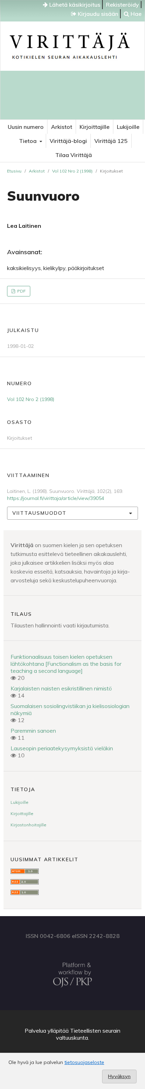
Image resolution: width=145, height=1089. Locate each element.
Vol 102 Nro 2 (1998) (72, 171)
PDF (21, 291)
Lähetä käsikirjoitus (74, 4)
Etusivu (14, 171)
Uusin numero (26, 126)
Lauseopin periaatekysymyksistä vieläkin (62, 748)
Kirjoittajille (94, 126)
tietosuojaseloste (84, 1062)
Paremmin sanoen (33, 730)
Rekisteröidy (122, 4)
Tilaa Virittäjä (73, 154)
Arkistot (61, 126)
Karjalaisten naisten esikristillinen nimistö (61, 688)
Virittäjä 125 (111, 140)
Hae (135, 13)
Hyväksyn (119, 1076)
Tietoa (28, 140)
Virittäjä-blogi (68, 140)
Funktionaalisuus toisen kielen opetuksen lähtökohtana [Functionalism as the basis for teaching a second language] (66, 663)
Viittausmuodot (39, 513)
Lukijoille (128, 126)
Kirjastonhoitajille (28, 824)
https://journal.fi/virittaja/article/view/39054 (55, 498)
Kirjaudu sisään (97, 13)
